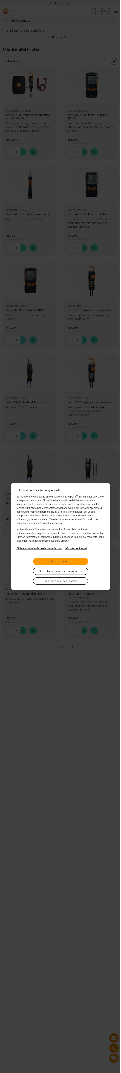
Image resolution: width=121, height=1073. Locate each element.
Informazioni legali (76, 548)
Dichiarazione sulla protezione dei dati (39, 548)
